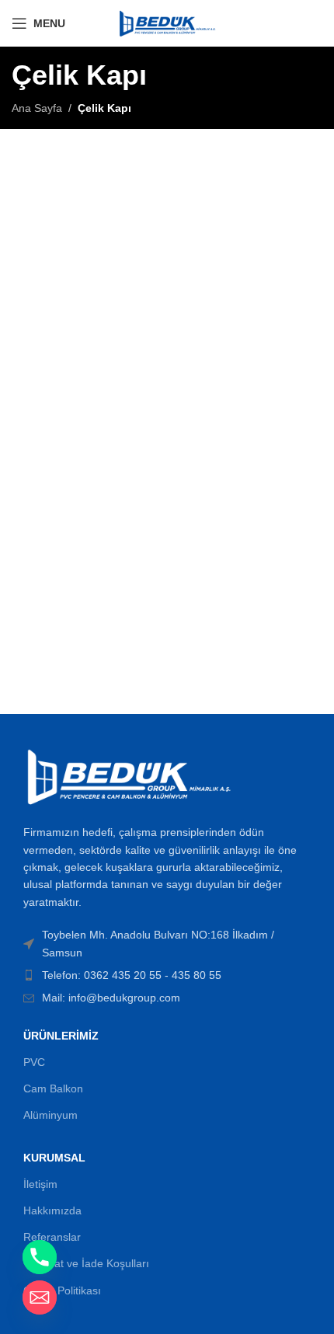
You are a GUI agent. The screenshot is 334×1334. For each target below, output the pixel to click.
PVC (34, 1062)
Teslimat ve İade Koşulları (86, 1263)
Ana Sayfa (37, 108)
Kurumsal (54, 1157)
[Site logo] (167, 22)
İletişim (40, 1184)
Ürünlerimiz (61, 1035)
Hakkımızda (52, 1210)
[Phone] (40, 1257)
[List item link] (167, 975)
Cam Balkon (53, 1088)
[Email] (40, 1297)
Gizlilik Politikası (62, 1290)
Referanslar (52, 1237)
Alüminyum (50, 1115)
